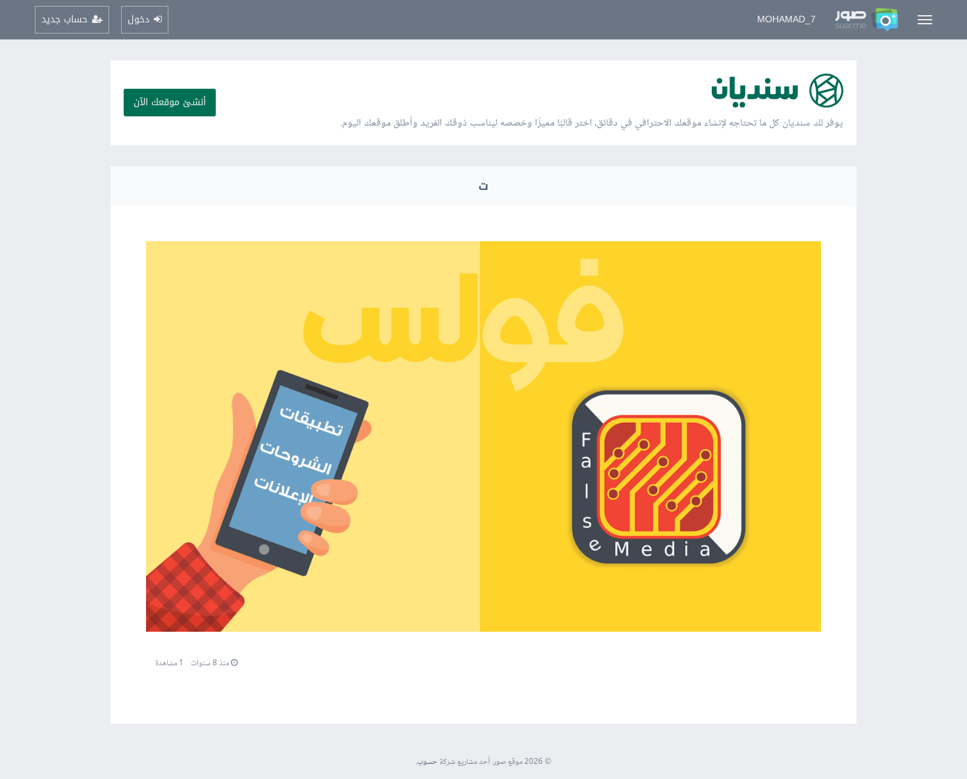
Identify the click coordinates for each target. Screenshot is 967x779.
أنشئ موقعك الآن (170, 102)
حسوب (427, 762)
